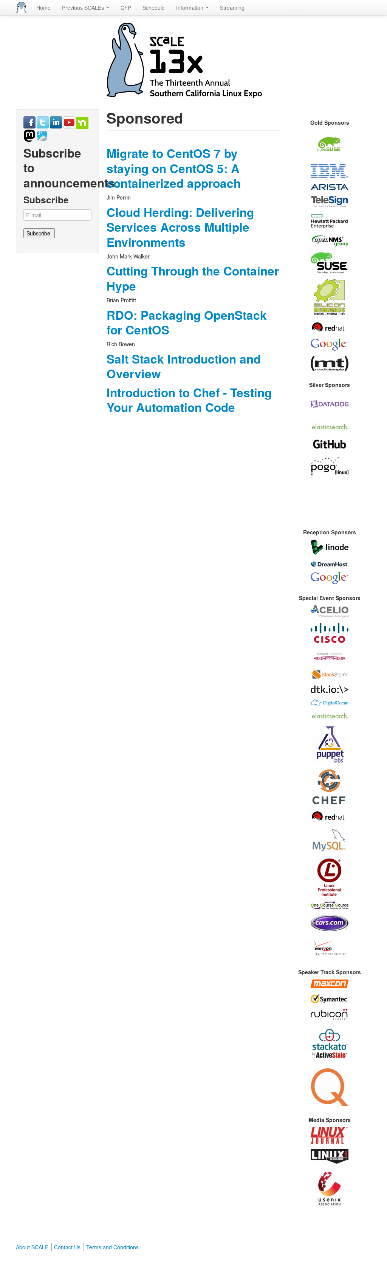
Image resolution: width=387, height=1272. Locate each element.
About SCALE (32, 1247)
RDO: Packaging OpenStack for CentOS (187, 322)
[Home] (21, 7)
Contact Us (67, 1247)
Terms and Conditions (112, 1247)
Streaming (232, 7)
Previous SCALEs (83, 7)
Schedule (153, 7)
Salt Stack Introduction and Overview (184, 366)
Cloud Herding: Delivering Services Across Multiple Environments (180, 227)
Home (43, 7)
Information (190, 7)
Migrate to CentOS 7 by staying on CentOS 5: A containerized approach (174, 168)
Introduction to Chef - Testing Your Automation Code (189, 400)
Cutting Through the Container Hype (193, 278)
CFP (126, 7)
